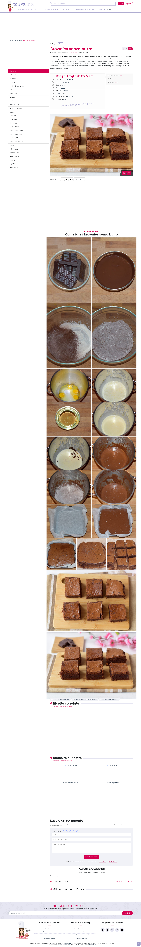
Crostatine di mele (49, 938)
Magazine (110, 9)
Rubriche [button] (90, 9)
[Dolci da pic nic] (112, 773)
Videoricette (13, 167)
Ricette (18, 9)
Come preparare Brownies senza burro (85, 699)
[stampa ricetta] (124, 173)
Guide (65, 9)
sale (64, 99)
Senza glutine (14, 156)
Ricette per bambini (16, 141)
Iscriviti (127, 913)
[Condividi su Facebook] (63, 178)
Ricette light (13, 138)
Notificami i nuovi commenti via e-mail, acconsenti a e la (92, 862)
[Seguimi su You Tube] (122, 930)
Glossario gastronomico (80, 929)
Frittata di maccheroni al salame (81, 935)
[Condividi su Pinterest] (71, 178)
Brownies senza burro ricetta (110, 699)
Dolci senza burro (70, 783)
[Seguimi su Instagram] (117, 930)
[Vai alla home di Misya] (20, 6)
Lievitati (12, 101)
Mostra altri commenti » (124, 881)
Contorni (46, 9)
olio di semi (65, 82)
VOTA (130, 49)
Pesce (11, 112)
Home (11, 40)
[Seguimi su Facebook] (103, 930)
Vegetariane (13, 164)
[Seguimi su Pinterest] (112, 930)
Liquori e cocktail (15, 104)
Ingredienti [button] (80, 9)
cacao (63, 88)
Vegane (12, 160)
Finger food (13, 93)
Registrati (128, 4)
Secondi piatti (14, 153)
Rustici (11, 145)
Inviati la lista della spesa (79, 104)
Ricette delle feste (15, 134)
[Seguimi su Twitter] (107, 930)
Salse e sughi (14, 149)
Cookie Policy (113, 862)
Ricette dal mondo (16, 130)
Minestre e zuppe (15, 108)
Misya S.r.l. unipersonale (63, 944)
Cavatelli (81, 932)
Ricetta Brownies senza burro (60, 699)
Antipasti (25, 9)
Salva (80, 179)
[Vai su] (139, 944)
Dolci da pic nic (112, 783)
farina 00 (64, 85)
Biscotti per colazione (49, 932)
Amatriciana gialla (81, 938)
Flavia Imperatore (74, 52)
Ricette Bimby (14, 127)
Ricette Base (13, 123)
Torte (59, 9)
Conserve (12, 79)
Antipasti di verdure (50, 929)
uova (58, 93)
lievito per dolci (72, 96)
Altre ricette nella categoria (91, 896)
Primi (31, 9)
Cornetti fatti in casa (49, 935)
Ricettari (71, 9)
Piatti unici (12, 116)
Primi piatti (13, 119)
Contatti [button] (100, 9)
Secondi (38, 9)
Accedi (121, 4)
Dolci (53, 9)
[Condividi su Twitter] (67, 178)
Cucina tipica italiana (16, 86)
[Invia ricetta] (129, 173)
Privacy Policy (102, 862)
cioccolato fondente (68, 79)
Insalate (12, 97)
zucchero (65, 91)
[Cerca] (113, 4)
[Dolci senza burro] (70, 773)
